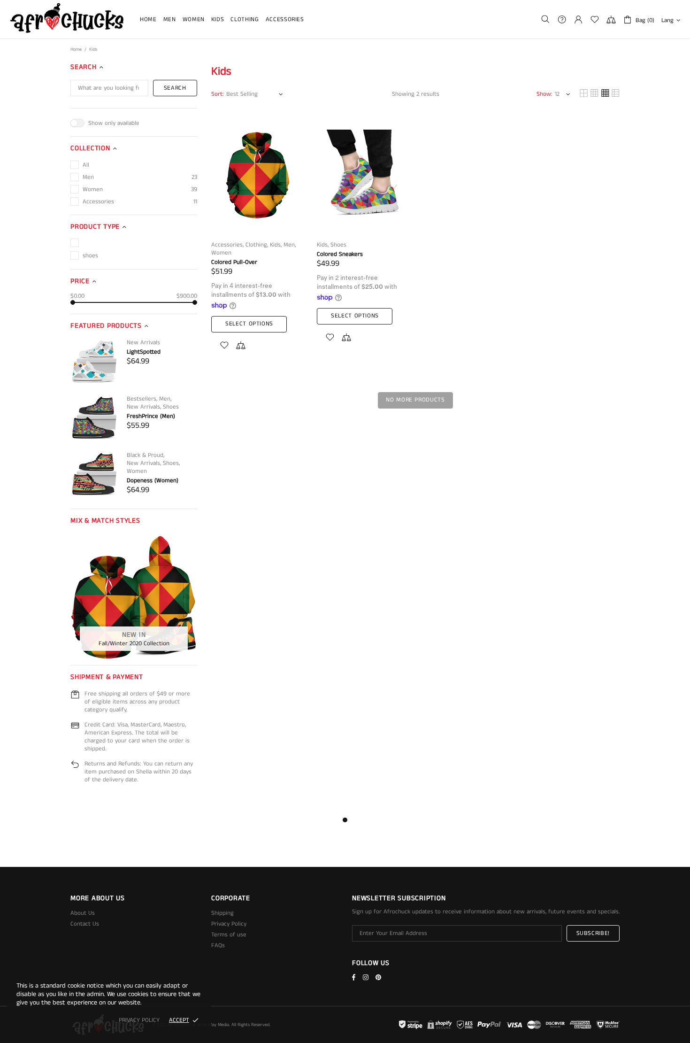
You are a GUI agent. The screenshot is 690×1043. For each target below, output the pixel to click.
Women (137, 471)
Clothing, (256, 245)
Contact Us (84, 923)
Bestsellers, (142, 399)
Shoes (171, 407)
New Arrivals (143, 343)
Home (76, 49)
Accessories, (227, 245)
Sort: (217, 94)
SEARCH (175, 88)
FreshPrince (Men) (151, 416)
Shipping (222, 913)
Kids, (276, 245)
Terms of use (228, 934)
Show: (544, 94)
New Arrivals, (144, 407)
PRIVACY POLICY (139, 1020)
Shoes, (171, 463)
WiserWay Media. (213, 1024)
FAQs (218, 945)
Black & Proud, (145, 455)
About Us (82, 913)
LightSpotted (144, 352)
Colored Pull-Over (234, 262)
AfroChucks (67, 19)
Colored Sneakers (340, 254)
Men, (165, 399)
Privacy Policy (228, 923)
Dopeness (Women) (152, 481)
